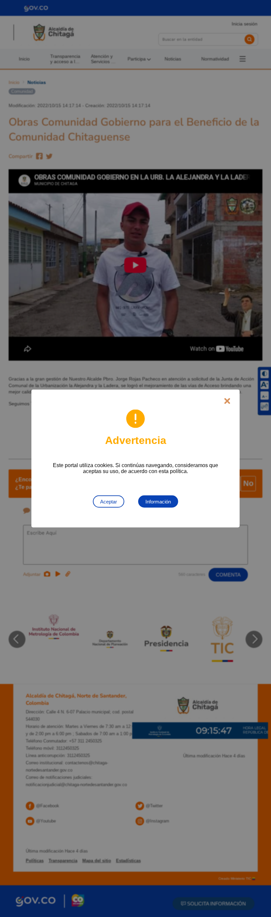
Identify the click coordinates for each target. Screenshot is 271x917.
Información (158, 501)
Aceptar (108, 501)
